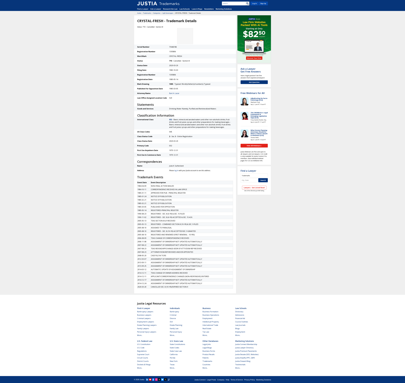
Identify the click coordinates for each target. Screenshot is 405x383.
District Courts (143, 361)
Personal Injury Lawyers (146, 332)
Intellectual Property (210, 322)
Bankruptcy (174, 311)
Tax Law (205, 332)
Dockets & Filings (144, 364)
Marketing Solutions (224, 9)
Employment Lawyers (145, 322)
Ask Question (254, 82)
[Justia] (147, 3)
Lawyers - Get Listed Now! (254, 187)
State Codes (174, 348)
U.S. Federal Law (144, 341)
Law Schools (184, 9)
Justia (139, 13)
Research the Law (170, 9)
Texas (172, 364)
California (174, 354)
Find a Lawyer (142, 9)
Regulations (142, 351)
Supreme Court (143, 354)
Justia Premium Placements (246, 351)
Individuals (175, 308)
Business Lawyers (144, 315)
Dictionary (239, 311)
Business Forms (208, 351)
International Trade (210, 325)
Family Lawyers (143, 328)
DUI (171, 322)
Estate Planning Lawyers (147, 325)
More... (139, 335)
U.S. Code (140, 348)
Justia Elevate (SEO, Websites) (247, 354)
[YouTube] (150, 379)
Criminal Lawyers (144, 318)
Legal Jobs (206, 344)
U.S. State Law (176, 341)
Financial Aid (240, 318)
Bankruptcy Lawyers (145, 311)
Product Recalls (208, 354)
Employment (207, 318)
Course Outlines (241, 322)
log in (176, 170)
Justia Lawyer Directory (244, 348)
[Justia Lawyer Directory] (168, 379)
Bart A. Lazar (174, 93)
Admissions (239, 315)
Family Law (174, 328)
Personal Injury (176, 332)
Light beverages (167, 13)
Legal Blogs (207, 348)
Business (206, 308)
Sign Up (263, 3)
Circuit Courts (142, 358)
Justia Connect (200, 380)
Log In (254, 3)
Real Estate (206, 328)
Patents (205, 358)
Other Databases (210, 341)
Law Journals (240, 325)
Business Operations (210, 315)
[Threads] (159, 379)
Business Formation (210, 311)
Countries (206, 364)
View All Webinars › (254, 146)
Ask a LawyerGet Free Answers (251, 70)
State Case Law (176, 351)
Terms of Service (237, 380)
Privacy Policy (249, 380)
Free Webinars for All (253, 93)
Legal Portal (211, 380)
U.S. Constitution (143, 344)
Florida (172, 358)
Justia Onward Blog (242, 361)
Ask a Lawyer (155, 9)
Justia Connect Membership (246, 344)
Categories (156, 13)
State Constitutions (177, 344)
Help (227, 380)
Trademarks (147, 13)
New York (174, 361)
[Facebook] (153, 379)
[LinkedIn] (147, 379)
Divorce (173, 318)
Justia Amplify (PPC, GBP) (245, 358)
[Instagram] (156, 379)
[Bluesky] (162, 379)
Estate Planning (176, 325)
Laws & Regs (197, 9)
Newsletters (209, 9)
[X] (165, 379)
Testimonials (240, 364)
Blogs (237, 328)
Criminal (173, 315)
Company (220, 380)
